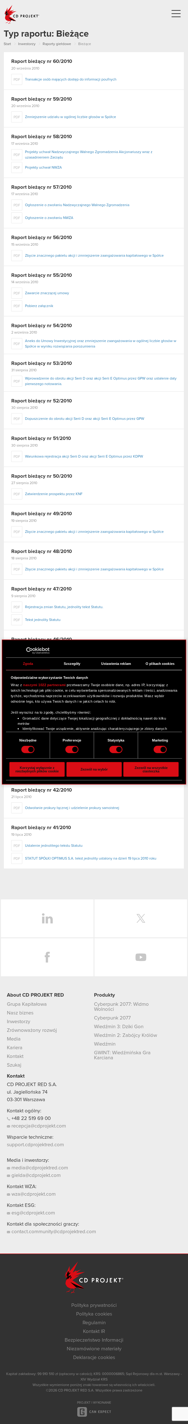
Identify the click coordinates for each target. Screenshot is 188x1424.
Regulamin (94, 1322)
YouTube (140, 957)
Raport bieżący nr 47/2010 (41, 589)
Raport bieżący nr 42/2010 (41, 790)
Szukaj (14, 1065)
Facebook (47, 957)
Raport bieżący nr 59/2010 (41, 99)
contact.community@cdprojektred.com (53, 1231)
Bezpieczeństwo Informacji (94, 1340)
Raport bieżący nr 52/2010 (41, 401)
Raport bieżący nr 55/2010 (41, 275)
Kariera (14, 1047)
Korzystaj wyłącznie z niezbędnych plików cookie (37, 769)
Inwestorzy (18, 1021)
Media (14, 1039)
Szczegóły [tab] (72, 664)
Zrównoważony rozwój (32, 1030)
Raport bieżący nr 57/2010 (41, 187)
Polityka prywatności (94, 1305)
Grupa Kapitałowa (27, 1004)
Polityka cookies (94, 1314)
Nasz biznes (20, 1013)
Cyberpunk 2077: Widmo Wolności (121, 1007)
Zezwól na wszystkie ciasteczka (151, 769)
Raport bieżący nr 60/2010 (41, 61)
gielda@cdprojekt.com (35, 1175)
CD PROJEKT (22, 14)
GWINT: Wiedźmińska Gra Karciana (122, 1055)
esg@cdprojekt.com (32, 1213)
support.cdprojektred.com (35, 1144)
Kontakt (15, 1056)
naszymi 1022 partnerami (44, 685)
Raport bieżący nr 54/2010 (41, 325)
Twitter (140, 918)
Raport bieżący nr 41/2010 (41, 827)
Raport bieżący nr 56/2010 (41, 237)
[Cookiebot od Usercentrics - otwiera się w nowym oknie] (29, 650)
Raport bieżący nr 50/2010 (41, 476)
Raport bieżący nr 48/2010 (41, 551)
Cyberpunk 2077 (112, 1018)
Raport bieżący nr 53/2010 (41, 363)
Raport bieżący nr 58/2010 (41, 136)
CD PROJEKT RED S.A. (32, 1084)
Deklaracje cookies (94, 1357)
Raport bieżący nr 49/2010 (41, 513)
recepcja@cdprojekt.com (38, 1126)
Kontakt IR (94, 1331)
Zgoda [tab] (28, 664)
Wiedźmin (105, 1044)
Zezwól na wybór (94, 769)
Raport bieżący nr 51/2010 (41, 438)
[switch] (71, 749)
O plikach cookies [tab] (160, 664)
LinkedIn (47, 918)
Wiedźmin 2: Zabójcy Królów (125, 1035)
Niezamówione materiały (94, 1348)
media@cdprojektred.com (39, 1167)
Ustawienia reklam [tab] (116, 664)
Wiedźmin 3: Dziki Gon (119, 1026)
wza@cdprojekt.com (33, 1194)
